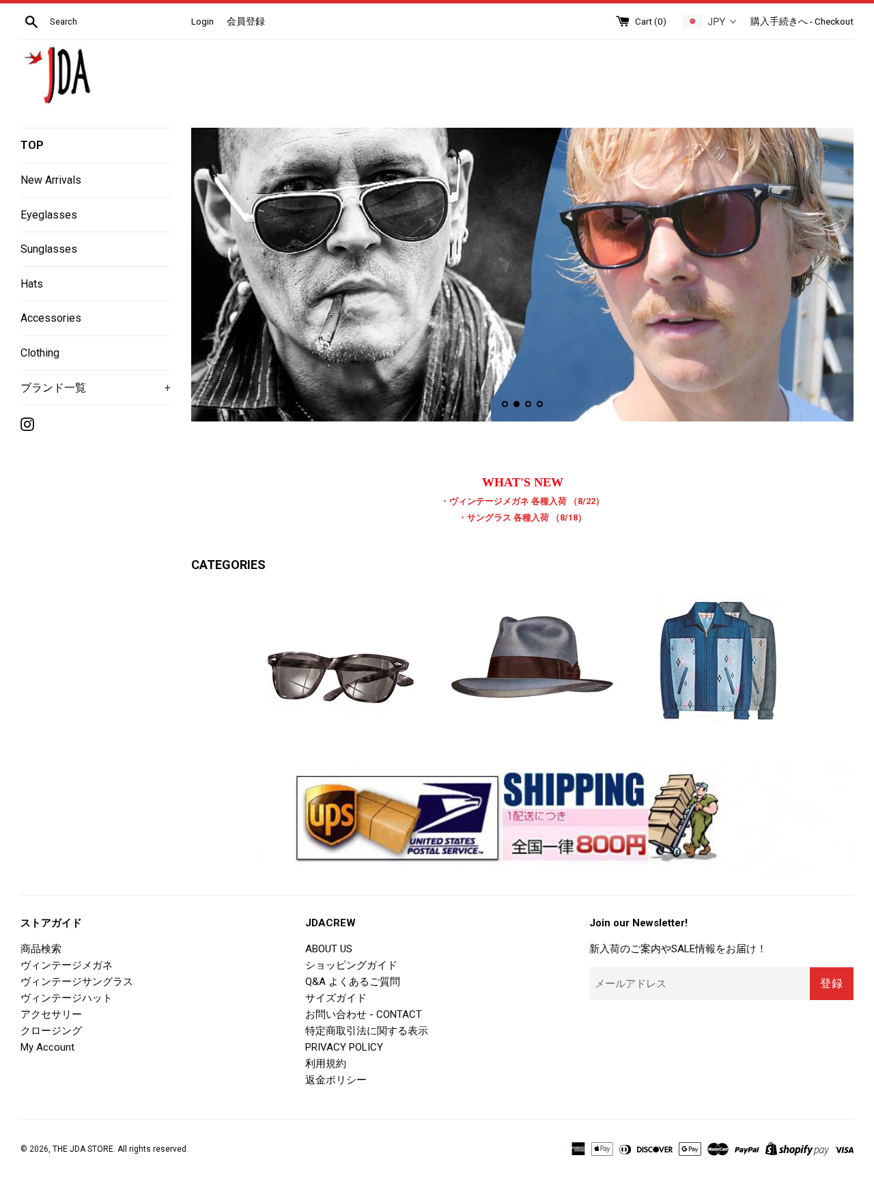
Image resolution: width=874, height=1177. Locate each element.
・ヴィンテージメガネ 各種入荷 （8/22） (522, 501)
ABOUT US (328, 949)
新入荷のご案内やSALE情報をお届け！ (678, 949)
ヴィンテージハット (66, 998)
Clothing (39, 352)
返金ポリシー (336, 1080)
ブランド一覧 (95, 387)
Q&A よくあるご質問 (352, 981)
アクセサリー (51, 1014)
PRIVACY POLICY (344, 1047)
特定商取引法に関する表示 (366, 1031)
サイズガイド (336, 998)
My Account (47, 1047)
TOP (32, 145)
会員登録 (246, 21)
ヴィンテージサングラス (76, 981)
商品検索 (40, 949)
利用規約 (325, 1063)
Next (824, 277)
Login (202, 21)
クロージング (51, 1031)
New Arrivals (50, 180)
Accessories (50, 317)
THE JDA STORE (83, 1149)
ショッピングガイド (351, 965)
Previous (220, 277)
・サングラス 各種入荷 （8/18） (522, 517)
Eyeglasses (48, 214)
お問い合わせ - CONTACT (363, 1014)
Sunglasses (48, 249)
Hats (31, 283)
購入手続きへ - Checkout (802, 21)
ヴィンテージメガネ (66, 965)
